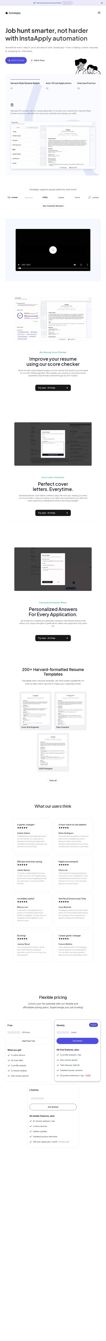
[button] (25, 84)
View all (53, 780)
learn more (67, 3)
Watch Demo (39, 60)
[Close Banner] (101, 3)
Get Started (77, 1041)
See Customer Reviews (53, 206)
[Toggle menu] (99, 12)
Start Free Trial (28, 1041)
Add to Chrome (17, 60)
